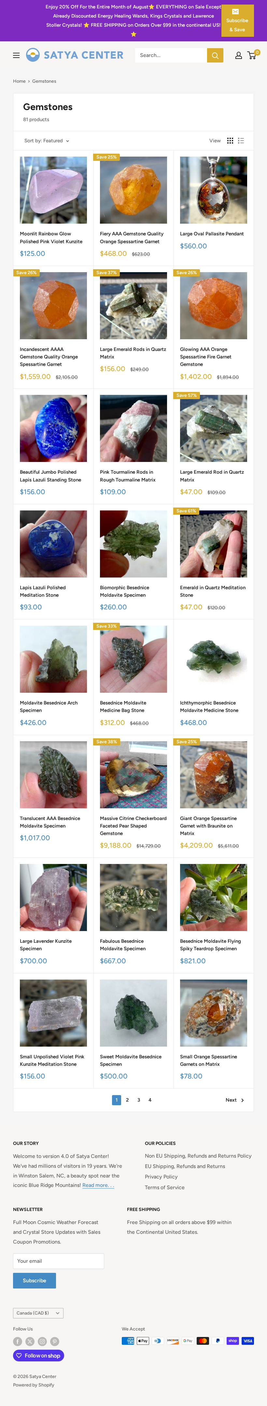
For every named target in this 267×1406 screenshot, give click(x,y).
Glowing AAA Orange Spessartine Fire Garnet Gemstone (206, 357)
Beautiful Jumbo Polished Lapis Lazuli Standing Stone (50, 475)
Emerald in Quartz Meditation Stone (213, 591)
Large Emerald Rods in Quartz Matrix (133, 353)
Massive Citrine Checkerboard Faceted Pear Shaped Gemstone (133, 826)
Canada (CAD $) (33, 1313)
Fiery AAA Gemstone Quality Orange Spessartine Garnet (131, 237)
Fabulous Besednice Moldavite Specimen (123, 945)
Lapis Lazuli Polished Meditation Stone (43, 591)
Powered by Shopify (33, 1385)
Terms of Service (165, 1187)
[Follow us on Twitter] (30, 1341)
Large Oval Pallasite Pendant (212, 234)
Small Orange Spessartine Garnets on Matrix (208, 1060)
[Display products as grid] (230, 141)
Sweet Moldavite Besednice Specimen (131, 1060)
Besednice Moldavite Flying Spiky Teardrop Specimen (210, 945)
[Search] (215, 55)
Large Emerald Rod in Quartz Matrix (212, 475)
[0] (252, 55)
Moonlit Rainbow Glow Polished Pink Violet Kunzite (51, 237)
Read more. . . (98, 1185)
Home (19, 81)
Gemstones (44, 81)
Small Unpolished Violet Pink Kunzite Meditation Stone (52, 1060)
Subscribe (34, 1280)
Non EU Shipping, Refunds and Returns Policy (198, 1156)
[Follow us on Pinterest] (54, 1341)
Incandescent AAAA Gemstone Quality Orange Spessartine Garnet (49, 357)
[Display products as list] (241, 141)
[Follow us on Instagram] (42, 1341)
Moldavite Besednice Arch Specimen (48, 706)
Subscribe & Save (237, 25)
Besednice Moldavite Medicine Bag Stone (123, 706)
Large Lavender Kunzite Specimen (46, 945)
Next (231, 1100)
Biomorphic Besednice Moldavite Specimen (124, 591)
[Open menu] (16, 55)
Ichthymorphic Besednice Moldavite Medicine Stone (209, 706)
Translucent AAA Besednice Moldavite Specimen (50, 822)
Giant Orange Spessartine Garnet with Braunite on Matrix (208, 826)
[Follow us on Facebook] (17, 1341)
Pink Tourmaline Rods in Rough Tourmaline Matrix (128, 475)
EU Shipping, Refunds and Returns (185, 1166)
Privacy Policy (161, 1177)
